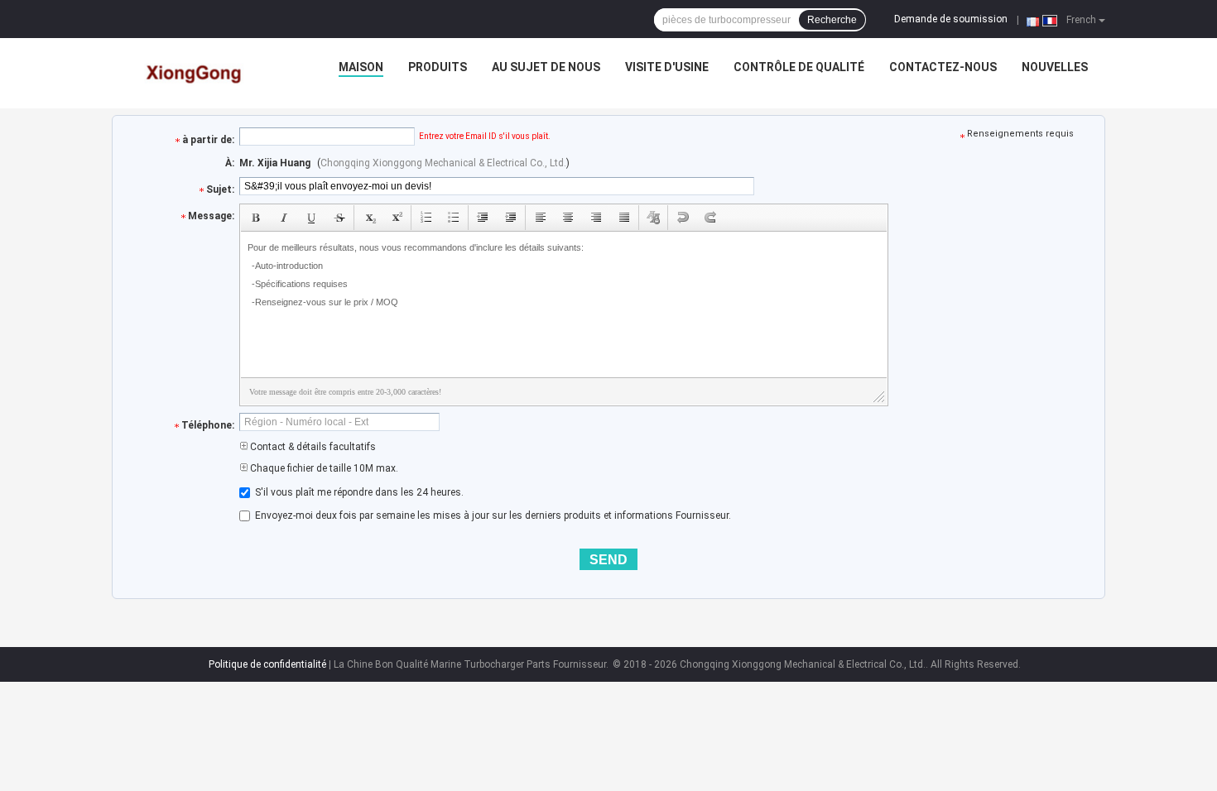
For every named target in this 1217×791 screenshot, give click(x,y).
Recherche (832, 20)
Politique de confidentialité (267, 664)
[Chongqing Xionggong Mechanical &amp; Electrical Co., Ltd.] (195, 71)
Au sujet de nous (546, 67)
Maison (361, 67)
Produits (437, 67)
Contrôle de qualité (799, 67)
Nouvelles (1055, 67)
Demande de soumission (951, 19)
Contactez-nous (943, 67)
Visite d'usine (667, 67)
